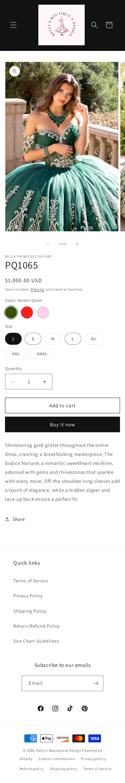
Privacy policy (93, 758)
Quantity (13, 368)
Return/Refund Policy (36, 626)
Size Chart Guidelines (36, 641)
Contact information (57, 758)
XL (97, 340)
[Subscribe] (95, 683)
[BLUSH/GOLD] (43, 312)
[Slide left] (48, 244)
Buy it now (62, 424)
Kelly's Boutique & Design (59, 750)
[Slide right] (77, 244)
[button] (13, 25)
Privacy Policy (27, 596)
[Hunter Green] (11, 312)
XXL (19, 355)
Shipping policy (63, 768)
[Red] (27, 312)
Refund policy (31, 768)
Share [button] (19, 519)
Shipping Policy (29, 611)
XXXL (46, 355)
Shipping (37, 289)
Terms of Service (30, 581)
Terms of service (97, 768)
